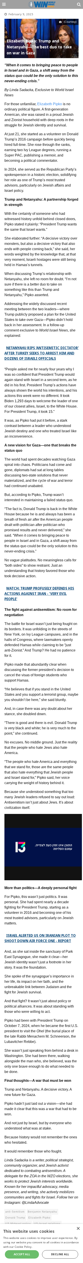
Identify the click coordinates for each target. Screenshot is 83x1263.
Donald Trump (15, 1217)
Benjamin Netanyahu (42, 1211)
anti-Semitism (15, 1211)
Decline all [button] (60, 1254)
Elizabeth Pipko (49, 104)
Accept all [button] (22, 1254)
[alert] (41, 1243)
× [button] (78, 1228)
